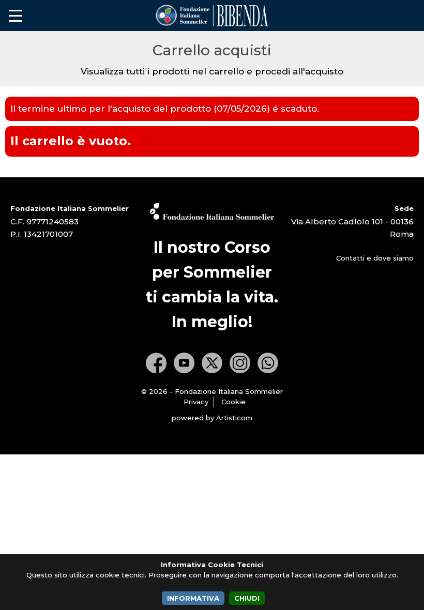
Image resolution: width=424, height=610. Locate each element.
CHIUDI (247, 598)
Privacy (196, 402)
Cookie (233, 402)
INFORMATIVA (193, 598)
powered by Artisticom (212, 418)
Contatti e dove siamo (375, 258)
